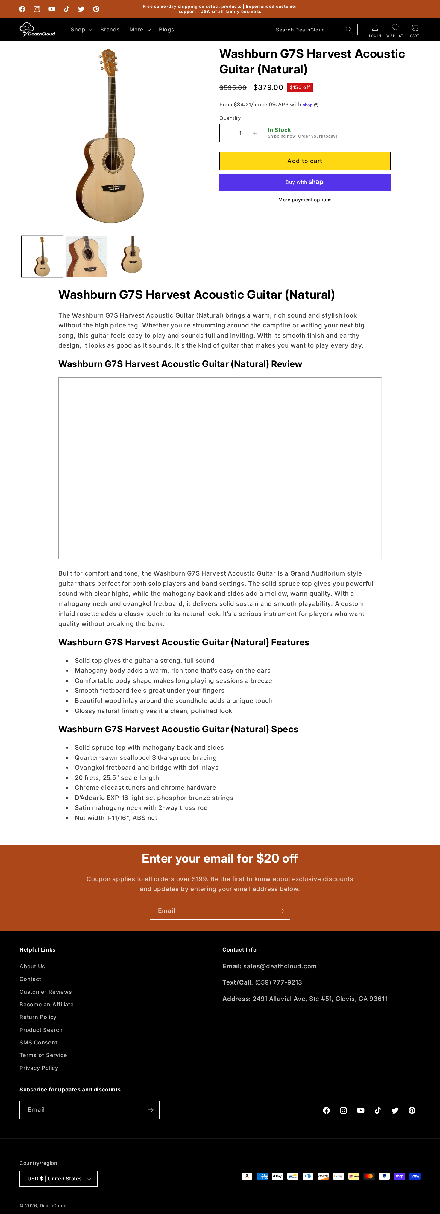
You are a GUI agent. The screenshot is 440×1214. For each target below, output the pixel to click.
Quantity (230, 118)
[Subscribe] (281, 911)
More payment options (305, 200)
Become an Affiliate (46, 1004)
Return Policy (38, 1017)
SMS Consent (38, 1042)
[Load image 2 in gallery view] (86, 256)
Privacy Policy (38, 1067)
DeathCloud (53, 1205)
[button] (81, 29)
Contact (30, 979)
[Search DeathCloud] (348, 29)
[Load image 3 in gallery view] (131, 256)
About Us (32, 966)
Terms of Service (43, 1055)
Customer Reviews (45, 991)
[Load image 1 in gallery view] (42, 256)
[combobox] (312, 29)
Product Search (41, 1029)
